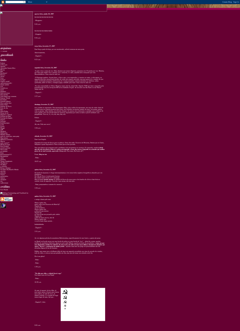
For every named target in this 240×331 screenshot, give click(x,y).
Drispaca (3, 91)
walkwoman (4, 183)
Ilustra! (2, 119)
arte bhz (3, 171)
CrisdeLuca (4, 88)
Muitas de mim (5, 144)
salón (2, 158)
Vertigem (3, 179)
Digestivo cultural (6, 114)
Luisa (2, 124)
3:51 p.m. (38, 231)
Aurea (2, 76)
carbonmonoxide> (6, 83)
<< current (3, 51)
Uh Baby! (3, 164)
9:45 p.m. (38, 24)
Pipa (1, 109)
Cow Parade (4, 189)
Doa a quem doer (6, 103)
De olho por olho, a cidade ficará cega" (48, 273)
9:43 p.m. (38, 38)
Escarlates (3, 99)
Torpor (2, 174)
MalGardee (4, 133)
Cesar (2, 90)
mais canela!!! (4, 143)
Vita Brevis (3, 163)
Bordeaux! (3, 73)
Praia (2, 153)
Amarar (2, 66)
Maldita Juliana (5, 134)
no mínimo (4, 151)
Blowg (2, 70)
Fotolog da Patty (5, 116)
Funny (2, 126)
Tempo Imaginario (6, 161)
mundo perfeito (5, 148)
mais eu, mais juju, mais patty (9, 136)
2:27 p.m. (38, 96)
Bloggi (2, 128)
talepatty (3, 173)
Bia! (1, 71)
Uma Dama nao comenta (8, 96)
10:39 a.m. (38, 282)
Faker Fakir (4, 104)
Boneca (2, 75)
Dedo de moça (5, 93)
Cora (1, 78)
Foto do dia (4, 108)
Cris (1, 86)
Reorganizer (4, 156)
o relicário (3, 166)
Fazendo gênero (5, 101)
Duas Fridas (4, 95)
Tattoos (2, 178)
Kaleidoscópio (5, 123)
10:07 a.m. (38, 161)
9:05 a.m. (38, 325)
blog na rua (43, 154)
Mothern (3, 131)
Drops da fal (4, 113)
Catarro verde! (5, 81)
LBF (1, 129)
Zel (1, 181)
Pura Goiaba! (4, 146)
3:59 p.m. (38, 188)
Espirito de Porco (6, 106)
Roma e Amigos (5, 168)
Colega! (2, 80)
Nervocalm (4, 149)
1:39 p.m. (38, 267)
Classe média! (4, 85)
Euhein (2, 63)
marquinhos (4, 176)
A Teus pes (3, 65)
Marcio (2, 141)
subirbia (3, 159)
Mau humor (4, 138)
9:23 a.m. (38, 59)
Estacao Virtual (5, 98)
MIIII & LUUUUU (6, 139)
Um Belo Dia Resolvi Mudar (9, 169)
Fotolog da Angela (6, 118)
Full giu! (3, 121)
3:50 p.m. (38, 128)
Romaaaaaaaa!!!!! (6, 154)
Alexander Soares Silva (7, 68)
